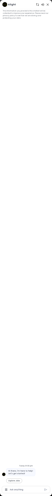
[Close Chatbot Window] (47, 4)
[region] (26, 246)
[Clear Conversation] (37, 4)
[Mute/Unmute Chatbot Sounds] (43, 4)
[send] (45, 489)
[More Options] (6, 489)
